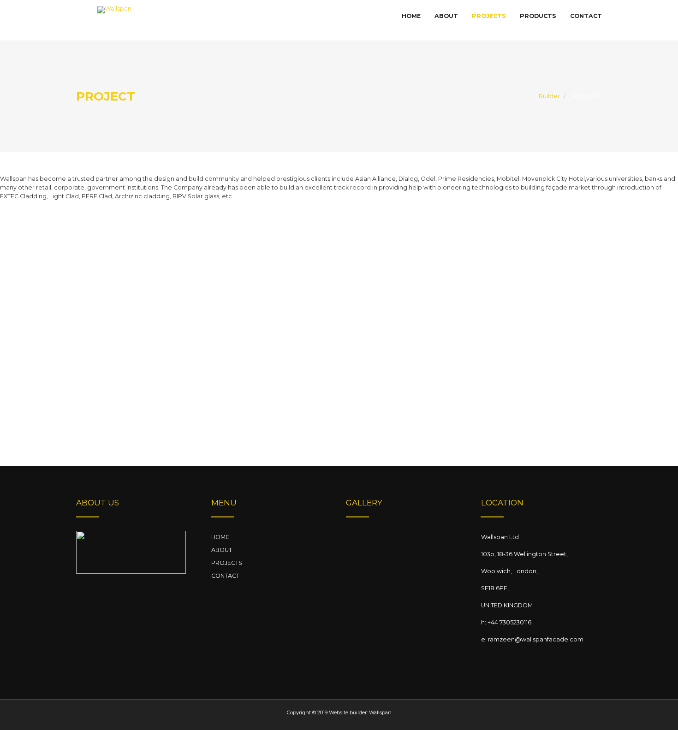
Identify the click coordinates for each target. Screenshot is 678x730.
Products (538, 15)
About (446, 15)
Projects (489, 15)
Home (411, 15)
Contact (586, 15)
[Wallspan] (114, 21)
